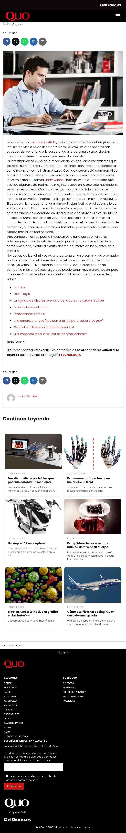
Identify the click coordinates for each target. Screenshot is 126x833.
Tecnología (21, 294)
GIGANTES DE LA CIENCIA (16, 736)
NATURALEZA (10, 701)
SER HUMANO (10, 688)
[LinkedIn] (34, 42)
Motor (7, 732)
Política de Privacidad (75, 692)
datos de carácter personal (22, 780)
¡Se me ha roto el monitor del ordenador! (43, 327)
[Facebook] (6, 42)
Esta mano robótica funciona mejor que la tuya (88, 480)
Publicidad (69, 701)
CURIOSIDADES (11, 714)
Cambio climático (13, 723)
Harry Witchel (54, 180)
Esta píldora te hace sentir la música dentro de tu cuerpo (88, 545)
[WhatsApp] (25, 42)
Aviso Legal (69, 688)
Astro (7, 727)
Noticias (19, 287)
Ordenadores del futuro (31, 307)
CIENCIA (8, 683)
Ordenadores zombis (29, 314)
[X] (16, 42)
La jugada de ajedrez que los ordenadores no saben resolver (58, 300)
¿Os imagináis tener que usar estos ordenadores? (50, 334)
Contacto (68, 683)
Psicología (10, 696)
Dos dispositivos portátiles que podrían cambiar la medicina (31, 480)
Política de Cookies (73, 696)
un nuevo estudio (43, 142)
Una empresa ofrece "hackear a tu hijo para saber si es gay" (58, 321)
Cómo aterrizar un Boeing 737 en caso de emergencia (91, 613)
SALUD (7, 692)
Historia (8, 710)
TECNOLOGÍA (10, 705)
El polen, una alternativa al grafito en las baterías (33, 613)
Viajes (7, 719)
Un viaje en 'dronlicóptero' (27, 543)
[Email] (43, 42)
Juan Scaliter (28, 396)
